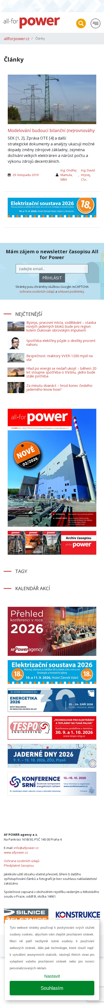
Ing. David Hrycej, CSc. (88, 175)
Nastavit (52, 976)
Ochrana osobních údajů (21, 861)
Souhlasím (52, 988)
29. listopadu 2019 (25, 175)
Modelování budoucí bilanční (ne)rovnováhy (51, 130)
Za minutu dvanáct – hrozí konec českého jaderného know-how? (59, 387)
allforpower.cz (17, 38)
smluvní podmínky (71, 291)
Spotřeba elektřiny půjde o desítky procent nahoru (61, 342)
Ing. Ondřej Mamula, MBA (68, 175)
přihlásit (52, 278)
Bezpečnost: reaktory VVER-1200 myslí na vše (59, 358)
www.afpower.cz (16, 852)
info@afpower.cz (26, 848)
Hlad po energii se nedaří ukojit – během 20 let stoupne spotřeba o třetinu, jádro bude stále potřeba (61, 372)
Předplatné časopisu (19, 865)
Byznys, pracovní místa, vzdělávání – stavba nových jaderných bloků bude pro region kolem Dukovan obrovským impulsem (61, 326)
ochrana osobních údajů (37, 291)
